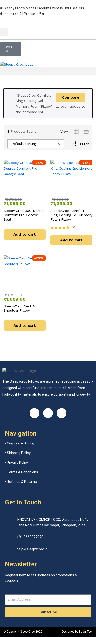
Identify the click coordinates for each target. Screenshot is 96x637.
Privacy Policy (18, 462)
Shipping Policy (19, 453)
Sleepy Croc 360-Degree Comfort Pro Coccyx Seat (24, 215)
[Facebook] (48, 413)
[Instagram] (34, 413)
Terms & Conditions (22, 472)
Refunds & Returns (22, 481)
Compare (70, 97)
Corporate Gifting (20, 443)
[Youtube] (61, 413)
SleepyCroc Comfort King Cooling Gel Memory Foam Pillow (71, 215)
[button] (4, 32)
